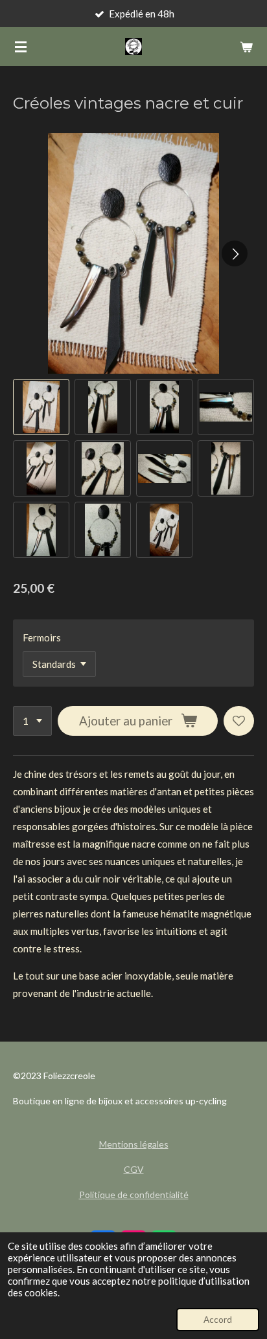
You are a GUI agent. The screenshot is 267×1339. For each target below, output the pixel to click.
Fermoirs (42, 637)
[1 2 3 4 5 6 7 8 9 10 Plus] (32, 721)
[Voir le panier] (246, 46)
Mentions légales (133, 1144)
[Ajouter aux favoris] (239, 721)
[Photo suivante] (235, 253)
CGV (134, 1169)
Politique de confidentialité (134, 1194)
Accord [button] (217, 1319)
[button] (41, 407)
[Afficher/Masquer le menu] (20, 46)
